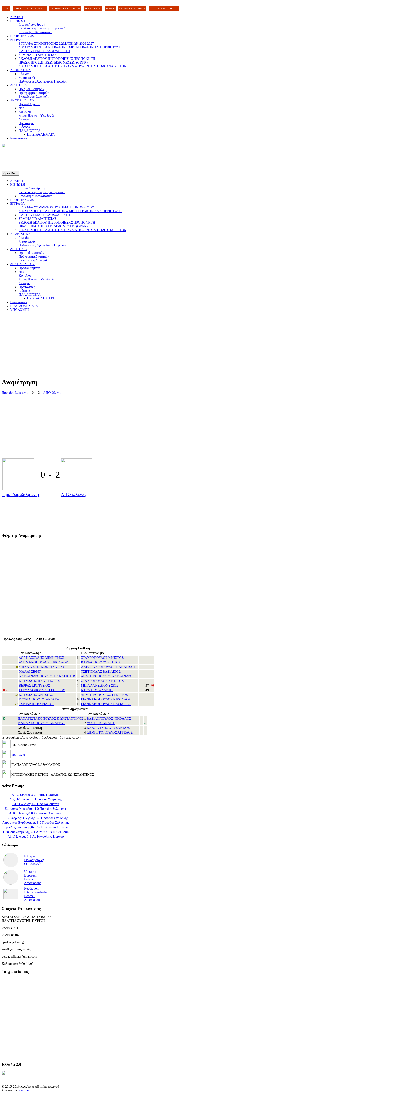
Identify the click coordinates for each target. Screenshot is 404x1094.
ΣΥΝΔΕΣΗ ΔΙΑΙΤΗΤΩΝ (164, 8)
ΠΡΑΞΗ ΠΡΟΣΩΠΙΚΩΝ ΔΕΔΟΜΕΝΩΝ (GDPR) (53, 62)
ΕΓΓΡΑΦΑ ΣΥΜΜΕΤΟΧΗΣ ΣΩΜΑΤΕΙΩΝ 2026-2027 (56, 43)
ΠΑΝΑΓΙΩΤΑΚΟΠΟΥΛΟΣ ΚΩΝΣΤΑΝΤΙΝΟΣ (50, 718)
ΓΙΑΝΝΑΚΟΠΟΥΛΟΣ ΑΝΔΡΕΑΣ (41, 723)
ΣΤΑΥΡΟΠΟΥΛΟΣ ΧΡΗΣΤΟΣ (102, 657)
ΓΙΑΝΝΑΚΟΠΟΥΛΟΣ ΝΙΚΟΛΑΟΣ (106, 699)
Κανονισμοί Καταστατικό (35, 32)
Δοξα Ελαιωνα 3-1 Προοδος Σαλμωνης (35, 799)
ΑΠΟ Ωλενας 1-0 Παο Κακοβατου (35, 804)
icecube (24, 1090)
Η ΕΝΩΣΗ (17, 21)
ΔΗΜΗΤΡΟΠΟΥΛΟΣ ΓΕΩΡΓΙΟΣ (104, 694)
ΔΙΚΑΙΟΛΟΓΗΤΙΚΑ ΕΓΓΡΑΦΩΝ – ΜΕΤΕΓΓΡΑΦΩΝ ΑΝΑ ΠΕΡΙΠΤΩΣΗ (70, 47)
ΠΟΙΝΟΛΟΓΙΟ (93, 8)
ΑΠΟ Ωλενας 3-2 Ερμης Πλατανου (36, 794)
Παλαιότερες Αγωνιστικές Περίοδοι (42, 81)
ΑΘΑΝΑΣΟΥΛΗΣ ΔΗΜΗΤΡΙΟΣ (41, 657)
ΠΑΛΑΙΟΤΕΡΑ (30, 130)
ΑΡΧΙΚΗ (16, 17)
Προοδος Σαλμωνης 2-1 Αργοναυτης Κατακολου (36, 832)
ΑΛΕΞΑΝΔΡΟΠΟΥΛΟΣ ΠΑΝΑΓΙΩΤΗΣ (109, 667)
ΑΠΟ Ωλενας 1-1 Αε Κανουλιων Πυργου (36, 836)
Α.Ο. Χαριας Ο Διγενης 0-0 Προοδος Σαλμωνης (35, 818)
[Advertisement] (128, 344)
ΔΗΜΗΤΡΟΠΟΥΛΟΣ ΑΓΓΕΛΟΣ (110, 732)
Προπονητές (27, 123)
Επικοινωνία (18, 138)
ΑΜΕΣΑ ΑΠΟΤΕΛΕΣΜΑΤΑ (29, 8)
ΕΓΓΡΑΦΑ (17, 39)
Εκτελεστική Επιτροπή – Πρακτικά (42, 28)
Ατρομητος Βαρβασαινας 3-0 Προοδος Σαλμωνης (35, 822)
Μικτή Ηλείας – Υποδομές (36, 115)
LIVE (6, 8)
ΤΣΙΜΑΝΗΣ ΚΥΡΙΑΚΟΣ (36, 704)
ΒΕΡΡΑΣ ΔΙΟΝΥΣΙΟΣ (34, 685)
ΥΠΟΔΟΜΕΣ (19, 309)
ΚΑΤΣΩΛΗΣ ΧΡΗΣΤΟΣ (36, 694)
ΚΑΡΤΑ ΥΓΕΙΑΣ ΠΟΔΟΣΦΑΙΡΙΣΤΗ (44, 51)
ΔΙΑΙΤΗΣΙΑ (18, 85)
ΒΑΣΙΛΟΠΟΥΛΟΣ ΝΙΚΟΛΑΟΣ (109, 718)
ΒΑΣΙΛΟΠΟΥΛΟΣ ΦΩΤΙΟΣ (101, 662)
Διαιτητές (25, 119)
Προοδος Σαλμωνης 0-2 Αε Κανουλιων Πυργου (35, 827)
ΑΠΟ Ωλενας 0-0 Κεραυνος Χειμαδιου (35, 813)
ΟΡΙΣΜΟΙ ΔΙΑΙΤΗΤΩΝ (132, 8)
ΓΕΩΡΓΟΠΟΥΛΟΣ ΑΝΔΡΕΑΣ (40, 699)
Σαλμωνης (18, 754)
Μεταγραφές (27, 77)
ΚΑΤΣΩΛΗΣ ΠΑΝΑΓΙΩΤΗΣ (39, 681)
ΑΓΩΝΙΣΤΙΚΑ (20, 70)
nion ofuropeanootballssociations (32, 877)
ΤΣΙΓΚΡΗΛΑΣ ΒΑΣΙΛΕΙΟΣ (101, 671)
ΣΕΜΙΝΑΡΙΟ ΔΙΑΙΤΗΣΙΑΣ (37, 55)
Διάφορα (24, 127)
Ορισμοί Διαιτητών (31, 89)
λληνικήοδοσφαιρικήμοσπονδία (34, 860)
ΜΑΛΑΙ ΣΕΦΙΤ (30, 671)
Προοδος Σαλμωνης (15, 392)
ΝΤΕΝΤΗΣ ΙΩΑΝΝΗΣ (97, 690)
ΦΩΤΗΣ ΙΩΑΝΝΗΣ (101, 723)
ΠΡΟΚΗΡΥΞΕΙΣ (22, 36)
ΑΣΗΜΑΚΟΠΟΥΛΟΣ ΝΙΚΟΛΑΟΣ (43, 662)
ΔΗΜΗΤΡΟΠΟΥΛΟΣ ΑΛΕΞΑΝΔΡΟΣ (107, 676)
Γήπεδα (24, 74)
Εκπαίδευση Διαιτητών (34, 96)
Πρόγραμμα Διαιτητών (34, 93)
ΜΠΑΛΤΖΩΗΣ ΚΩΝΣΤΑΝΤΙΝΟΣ (43, 667)
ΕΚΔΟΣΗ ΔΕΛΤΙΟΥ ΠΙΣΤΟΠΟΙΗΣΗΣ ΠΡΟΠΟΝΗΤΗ (57, 58)
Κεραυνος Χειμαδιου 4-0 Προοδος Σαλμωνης (35, 808)
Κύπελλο (25, 111)
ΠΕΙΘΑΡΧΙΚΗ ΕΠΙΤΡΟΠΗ (65, 8)
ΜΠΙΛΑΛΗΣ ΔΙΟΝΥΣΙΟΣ (99, 685)
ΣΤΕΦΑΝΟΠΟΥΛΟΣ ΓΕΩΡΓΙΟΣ (42, 690)
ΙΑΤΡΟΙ (110, 8)
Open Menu (10, 173)
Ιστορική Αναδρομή (32, 24)
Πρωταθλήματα (29, 104)
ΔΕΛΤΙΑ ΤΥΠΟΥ (22, 100)
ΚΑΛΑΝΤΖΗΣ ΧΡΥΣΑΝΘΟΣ (108, 728)
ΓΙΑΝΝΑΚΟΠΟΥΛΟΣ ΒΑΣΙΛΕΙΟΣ (106, 704)
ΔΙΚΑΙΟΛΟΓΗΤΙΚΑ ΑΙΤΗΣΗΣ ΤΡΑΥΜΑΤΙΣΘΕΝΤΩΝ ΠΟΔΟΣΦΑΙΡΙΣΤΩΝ (72, 66)
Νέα (21, 108)
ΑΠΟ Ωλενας (52, 392)
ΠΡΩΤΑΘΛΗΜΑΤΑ (41, 134)
